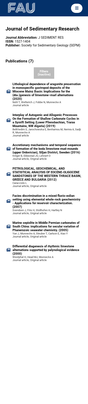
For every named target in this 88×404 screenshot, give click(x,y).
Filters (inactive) (44, 73)
